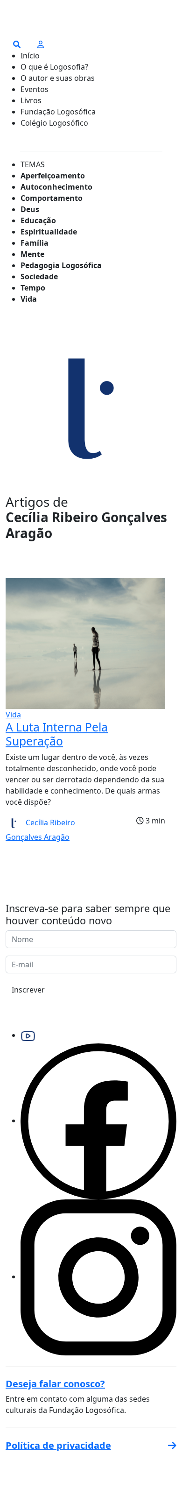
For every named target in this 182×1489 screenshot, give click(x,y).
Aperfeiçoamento (53, 175)
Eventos (35, 89)
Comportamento (52, 198)
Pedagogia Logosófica (61, 265)
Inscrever (28, 990)
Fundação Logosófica (58, 111)
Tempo (33, 288)
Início (30, 55)
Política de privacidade (58, 1445)
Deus (30, 209)
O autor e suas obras (58, 78)
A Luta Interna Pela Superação (57, 734)
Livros (31, 100)
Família (35, 243)
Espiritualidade (49, 232)
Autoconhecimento (56, 187)
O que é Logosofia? (54, 67)
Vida (29, 299)
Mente (32, 254)
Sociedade (39, 276)
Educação (38, 220)
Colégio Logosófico (54, 123)
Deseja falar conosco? (55, 1383)
